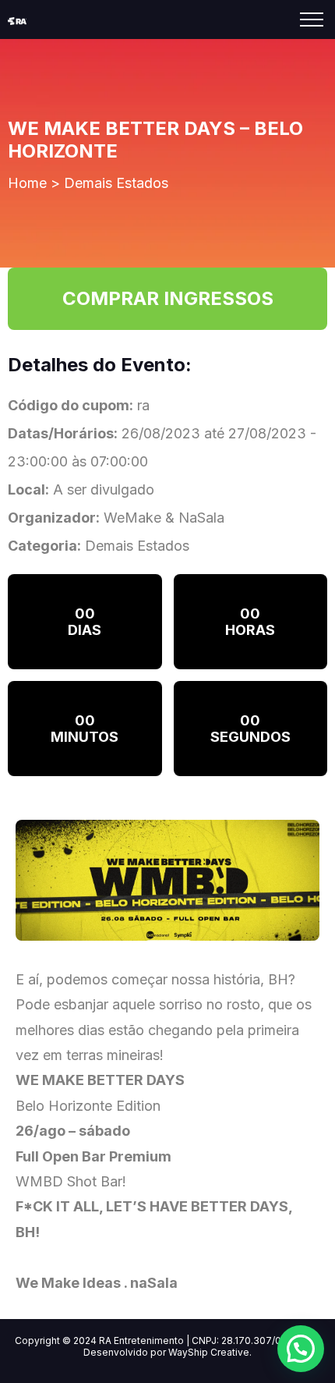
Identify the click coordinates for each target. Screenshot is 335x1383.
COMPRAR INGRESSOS (167, 298)
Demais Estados (116, 183)
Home (27, 183)
